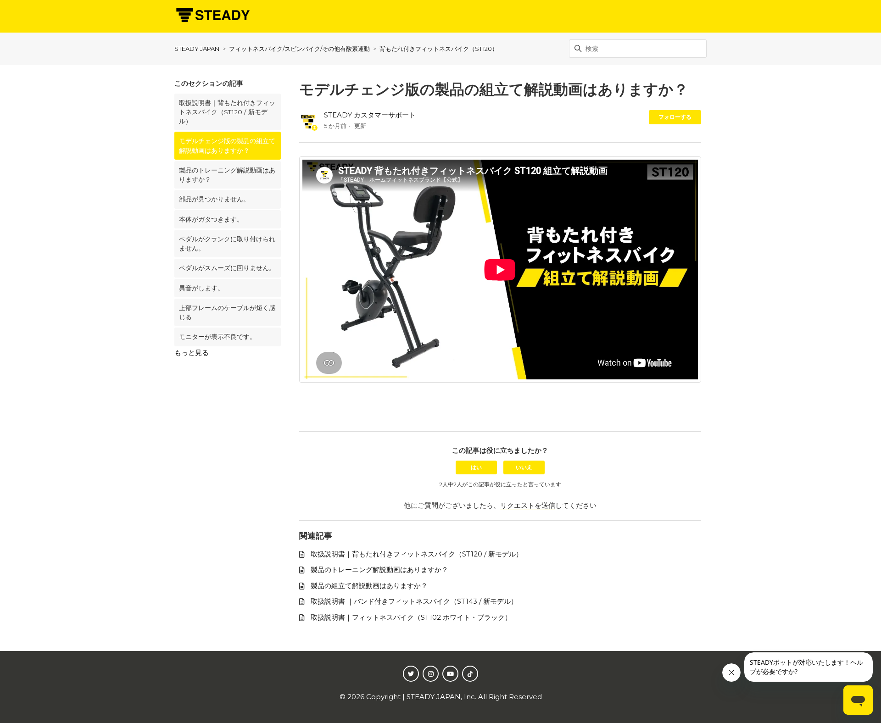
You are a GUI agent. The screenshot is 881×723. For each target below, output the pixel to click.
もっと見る (191, 352)
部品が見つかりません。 (214, 199)
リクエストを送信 (527, 505)
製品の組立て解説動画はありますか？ (369, 585)
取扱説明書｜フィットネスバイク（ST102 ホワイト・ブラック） (411, 617)
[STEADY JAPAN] (212, 16)
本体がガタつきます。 (211, 219)
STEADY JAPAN (196, 48)
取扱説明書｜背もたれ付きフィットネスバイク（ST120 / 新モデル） (227, 112)
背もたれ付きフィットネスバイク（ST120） (438, 48)
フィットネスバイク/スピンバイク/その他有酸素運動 (299, 48)
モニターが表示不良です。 (217, 336)
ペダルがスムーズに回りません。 (227, 268)
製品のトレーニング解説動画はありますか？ (227, 175)
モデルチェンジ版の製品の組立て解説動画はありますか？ (227, 145)
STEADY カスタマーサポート (370, 115)
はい (476, 467)
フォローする (674, 116)
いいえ (524, 467)
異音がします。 (201, 288)
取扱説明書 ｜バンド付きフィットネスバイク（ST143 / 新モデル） (414, 601)
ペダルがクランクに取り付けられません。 (227, 243)
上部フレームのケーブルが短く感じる (227, 312)
